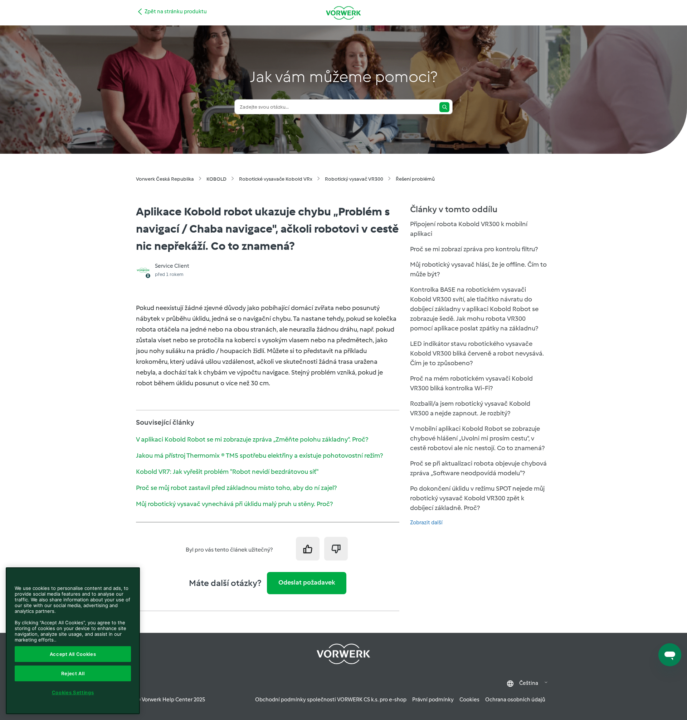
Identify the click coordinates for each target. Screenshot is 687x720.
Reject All (73, 673)
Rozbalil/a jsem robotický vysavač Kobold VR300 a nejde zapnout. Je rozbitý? (470, 408)
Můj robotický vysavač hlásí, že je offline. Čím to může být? (478, 269)
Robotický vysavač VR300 (354, 179)
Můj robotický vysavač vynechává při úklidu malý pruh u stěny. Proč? (234, 504)
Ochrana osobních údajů (515, 699)
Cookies (469, 699)
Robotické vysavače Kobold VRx (275, 179)
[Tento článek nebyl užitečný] (336, 549)
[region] (73, 640)
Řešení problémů (415, 179)
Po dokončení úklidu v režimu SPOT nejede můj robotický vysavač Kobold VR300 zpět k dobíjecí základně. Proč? (477, 498)
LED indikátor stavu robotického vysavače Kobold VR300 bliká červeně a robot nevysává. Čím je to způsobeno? (477, 353)
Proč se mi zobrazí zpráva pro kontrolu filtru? (474, 249)
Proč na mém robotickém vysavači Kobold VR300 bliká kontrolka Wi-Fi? (471, 383)
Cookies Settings (73, 692)
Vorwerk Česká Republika (165, 179)
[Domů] (343, 12)
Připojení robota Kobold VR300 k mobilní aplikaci (468, 229)
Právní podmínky (433, 699)
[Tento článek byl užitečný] (308, 549)
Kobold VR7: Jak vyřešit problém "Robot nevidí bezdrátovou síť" (227, 472)
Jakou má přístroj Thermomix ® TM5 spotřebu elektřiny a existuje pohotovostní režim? (259, 455)
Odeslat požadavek (306, 582)
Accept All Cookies (73, 654)
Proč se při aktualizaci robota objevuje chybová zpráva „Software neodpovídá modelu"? (478, 468)
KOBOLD (216, 179)
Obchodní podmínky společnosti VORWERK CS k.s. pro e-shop (330, 699)
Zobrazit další (426, 522)
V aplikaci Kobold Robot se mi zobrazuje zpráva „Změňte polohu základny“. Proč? (252, 439)
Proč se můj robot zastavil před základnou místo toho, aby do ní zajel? (236, 488)
